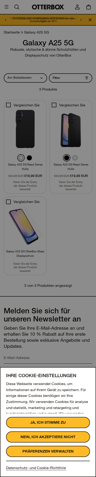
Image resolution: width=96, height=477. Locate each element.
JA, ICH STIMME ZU (48, 422)
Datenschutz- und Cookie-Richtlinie (36, 468)
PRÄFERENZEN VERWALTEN (48, 451)
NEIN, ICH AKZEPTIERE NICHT (48, 437)
